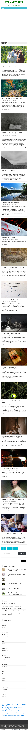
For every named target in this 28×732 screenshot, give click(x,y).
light (13, 710)
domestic (4, 634)
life (3, 655)
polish (3, 680)
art (2, 623)
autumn (14, 706)
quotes (3, 682)
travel (3, 692)
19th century (6, 704)
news (3, 671)
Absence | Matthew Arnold (14, 579)
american (6, 705)
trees (9, 715)
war (17, 715)
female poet (16, 709)
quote (13, 713)
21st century (24, 704)
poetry (3, 678)
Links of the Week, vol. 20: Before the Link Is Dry (13, 610)
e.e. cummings (4, 709)
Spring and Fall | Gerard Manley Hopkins (12, 98)
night (20, 712)
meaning (4, 662)
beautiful (4, 625)
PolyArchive (14, 2)
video (3, 694)
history (3, 648)
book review (5, 707)
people (3, 673)
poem (4, 713)
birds (18, 706)
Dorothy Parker (20, 707)
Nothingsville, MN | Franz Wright (10, 468)
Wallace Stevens (13, 715)
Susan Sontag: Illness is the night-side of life (12, 606)
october (23, 712)
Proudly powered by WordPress (17, 729)
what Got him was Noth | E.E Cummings (12, 300)
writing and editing (6, 699)
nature (3, 669)
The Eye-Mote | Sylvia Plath (9, 65)
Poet (8, 713)
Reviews (4, 685)
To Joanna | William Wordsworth (10, 202)
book (20, 706)
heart (3, 710)
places (3, 676)
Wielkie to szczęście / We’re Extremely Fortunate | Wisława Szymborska (12, 133)
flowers (21, 709)
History (6, 710)
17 (14, 548)
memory (22, 710)
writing (22, 715)
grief (24, 709)
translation (4, 689)
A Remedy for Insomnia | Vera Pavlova (12, 436)
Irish (9, 710)
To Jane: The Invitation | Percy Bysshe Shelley (14, 499)
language (4, 653)
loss (16, 710)
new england (11, 712)
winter (19, 715)
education (4, 636)
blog (3, 627)
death (15, 707)
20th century (16, 704)
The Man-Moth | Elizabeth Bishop (11, 333)
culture (3, 632)
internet (4, 650)
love (3, 659)
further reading (5, 646)
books (3, 630)
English (10, 709)
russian (3, 687)
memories (4, 664)
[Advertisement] (14, 25)
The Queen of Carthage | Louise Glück (12, 533)
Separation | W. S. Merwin (8, 237)
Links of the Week (6, 657)
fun (3, 643)
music (3, 666)
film (3, 641)
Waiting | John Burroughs (8, 170)
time (24, 713)
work (3, 696)
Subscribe (22, 553)
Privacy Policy (11, 729)
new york (16, 712)
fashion (3, 639)
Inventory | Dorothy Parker (9, 367)
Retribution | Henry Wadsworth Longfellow (13, 267)
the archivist (5, 66)
